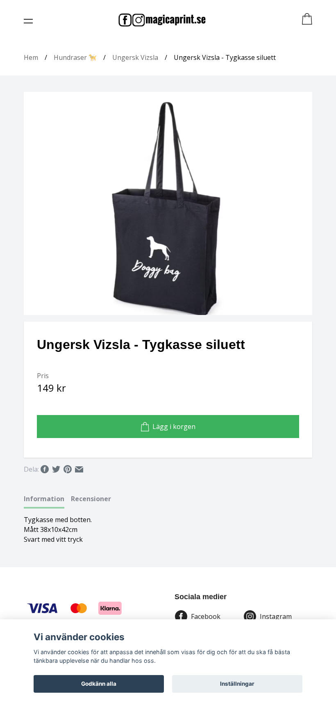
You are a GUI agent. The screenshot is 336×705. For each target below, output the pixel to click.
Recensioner (91, 498)
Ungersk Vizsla (135, 57)
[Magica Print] (162, 19)
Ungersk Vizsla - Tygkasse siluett (225, 57)
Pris (43, 375)
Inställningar (237, 683)
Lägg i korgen (173, 426)
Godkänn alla (98, 683)
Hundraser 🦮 (75, 57)
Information (44, 498)
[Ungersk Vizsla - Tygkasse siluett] (168, 203)
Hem (31, 57)
